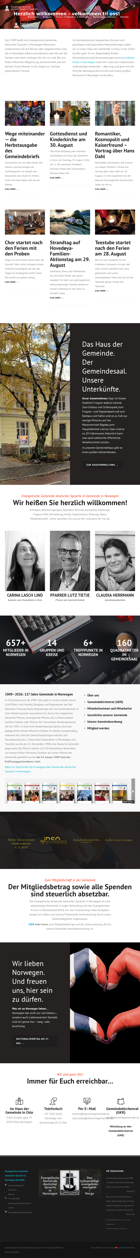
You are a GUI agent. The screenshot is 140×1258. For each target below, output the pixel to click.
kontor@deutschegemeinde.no (20, 1212)
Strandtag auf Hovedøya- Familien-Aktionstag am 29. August (70, 253)
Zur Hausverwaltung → (102, 464)
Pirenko (124, 1248)
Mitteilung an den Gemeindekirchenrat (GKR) (121, 1131)
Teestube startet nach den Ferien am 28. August (113, 248)
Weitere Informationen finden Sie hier (116, 1228)
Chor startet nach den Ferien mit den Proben (24, 248)
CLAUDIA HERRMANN (115, 595)
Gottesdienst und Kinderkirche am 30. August (68, 139)
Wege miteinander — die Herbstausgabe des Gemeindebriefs (25, 144)
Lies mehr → (12, 188)
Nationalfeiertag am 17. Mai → (32, 1041)
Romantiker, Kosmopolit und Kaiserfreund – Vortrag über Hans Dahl (114, 144)
